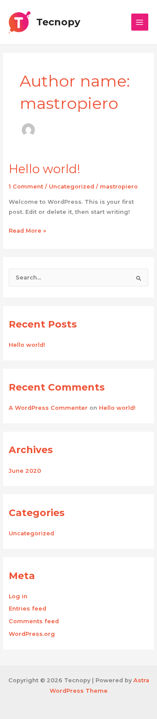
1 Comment (26, 186)
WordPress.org (32, 634)
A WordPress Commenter (48, 408)
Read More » (27, 230)
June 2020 (25, 471)
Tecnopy (58, 22)
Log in (18, 596)
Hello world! (44, 169)
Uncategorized (71, 186)
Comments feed (34, 621)
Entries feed (27, 608)
